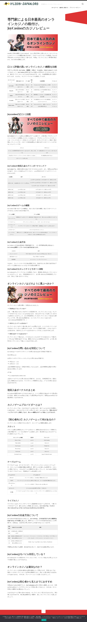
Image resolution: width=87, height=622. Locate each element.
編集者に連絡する (64, 7)
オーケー (44, 620)
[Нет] (85, 618)
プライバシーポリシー (75, 7)
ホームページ (55, 7)
